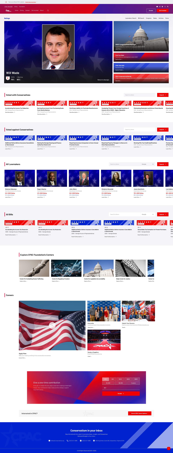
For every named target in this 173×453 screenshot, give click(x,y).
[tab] (105, 379)
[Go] (168, 448)
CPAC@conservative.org (143, 325)
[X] (165, 6)
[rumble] (162, 6)
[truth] (167, 6)
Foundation (22, 6)
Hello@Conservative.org (57, 440)
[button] (48, 10)
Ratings (7, 18)
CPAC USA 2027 (9, 6)
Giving (15, 6)
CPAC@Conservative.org (96, 354)
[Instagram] (160, 6)
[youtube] (157, 6)
